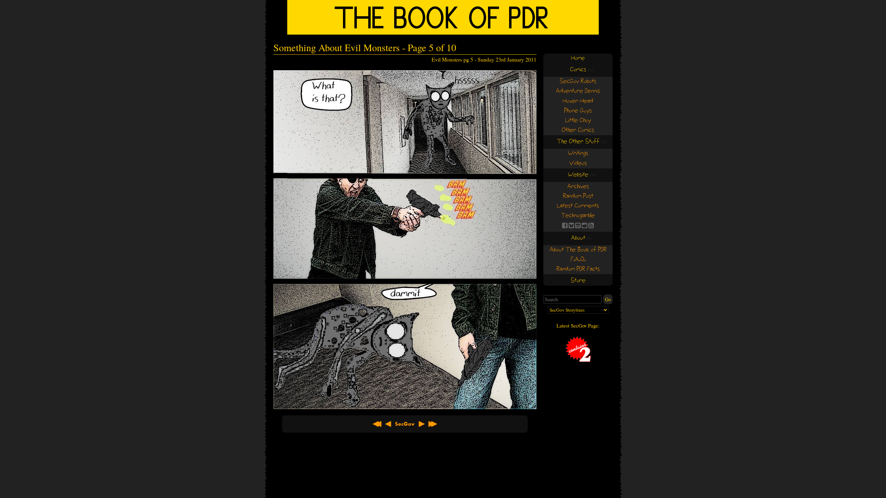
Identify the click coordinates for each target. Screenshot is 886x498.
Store (578, 281)
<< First (377, 424)
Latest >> (432, 424)
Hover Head (578, 101)
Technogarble (578, 216)
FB (565, 225)
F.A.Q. (578, 260)
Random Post (578, 196)
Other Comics (578, 130)
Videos (578, 163)
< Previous (388, 424)
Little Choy (578, 120)
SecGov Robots (578, 81)
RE (584, 225)
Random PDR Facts (578, 269)
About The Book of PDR (578, 250)
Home (578, 58)
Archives (578, 187)
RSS (591, 225)
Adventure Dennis (578, 91)
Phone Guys (578, 111)
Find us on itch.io (578, 225)
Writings (578, 153)
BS (571, 225)
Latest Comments (578, 206)
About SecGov (405, 424)
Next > (421, 424)
